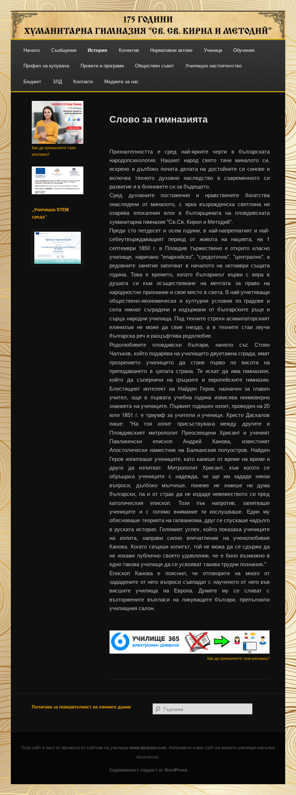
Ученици (213, 49)
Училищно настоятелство (213, 65)
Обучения (243, 49)
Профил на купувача (46, 65)
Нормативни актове (171, 49)
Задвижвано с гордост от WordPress (148, 770)
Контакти (83, 81)
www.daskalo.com (148, 747)
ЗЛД (57, 81)
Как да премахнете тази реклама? (238, 658)
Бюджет (32, 81)
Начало (31, 49)
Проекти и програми (102, 65)
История (97, 49)
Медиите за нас (121, 81)
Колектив (129, 49)
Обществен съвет (154, 65)
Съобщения (64, 49)
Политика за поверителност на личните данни (81, 706)
